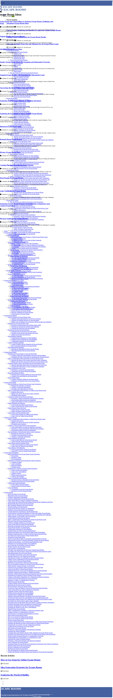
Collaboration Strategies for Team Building (23, 341)
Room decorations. (16, 465)
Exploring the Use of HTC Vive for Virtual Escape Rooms (24, 625)
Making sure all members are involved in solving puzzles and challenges (31, 322)
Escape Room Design (10, 352)
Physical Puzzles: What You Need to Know (20, 586)
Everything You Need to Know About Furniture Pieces (23, 535)
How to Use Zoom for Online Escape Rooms (20, 617)
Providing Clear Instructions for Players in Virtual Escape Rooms (26, 550)
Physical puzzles (15, 245)
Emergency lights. (16, 457)
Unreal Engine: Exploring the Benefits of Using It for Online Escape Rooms (29, 513)
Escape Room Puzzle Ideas (15, 264)
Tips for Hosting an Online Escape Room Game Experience (24, 384)
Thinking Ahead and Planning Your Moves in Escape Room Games (26, 596)
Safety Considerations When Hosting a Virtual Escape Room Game (29, 237)
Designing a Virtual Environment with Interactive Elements (24, 629)
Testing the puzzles (16, 237)
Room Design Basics (14, 377)
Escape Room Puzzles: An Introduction (19, 527)
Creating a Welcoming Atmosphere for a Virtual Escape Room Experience (28, 577)
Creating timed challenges (18, 303)
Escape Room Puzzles (10, 232)
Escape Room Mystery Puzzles (20, 267)
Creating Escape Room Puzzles (16, 234)
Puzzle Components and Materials (17, 478)
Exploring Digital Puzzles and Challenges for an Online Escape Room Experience (30, 621)
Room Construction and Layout (16, 368)
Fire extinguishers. (16, 459)
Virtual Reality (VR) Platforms (16, 448)
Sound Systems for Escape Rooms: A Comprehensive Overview (26, 636)
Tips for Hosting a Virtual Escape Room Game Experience (26, 250)
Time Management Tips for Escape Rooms (23, 350)
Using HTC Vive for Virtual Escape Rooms (23, 451)
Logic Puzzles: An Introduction (16, 548)
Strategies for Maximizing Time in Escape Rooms (25, 349)
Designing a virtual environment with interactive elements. (30, 246)
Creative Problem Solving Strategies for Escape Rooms (26, 344)
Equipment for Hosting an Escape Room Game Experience (24, 460)
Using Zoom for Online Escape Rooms (22, 405)
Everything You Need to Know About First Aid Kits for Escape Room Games (29, 551)
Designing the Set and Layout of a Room (19, 585)
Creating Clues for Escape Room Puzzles (19, 561)
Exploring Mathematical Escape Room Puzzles (21, 499)
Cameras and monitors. (17, 476)
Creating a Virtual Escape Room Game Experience (24, 243)
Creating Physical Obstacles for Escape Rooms (21, 626)
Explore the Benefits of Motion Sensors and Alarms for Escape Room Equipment (30, 652)
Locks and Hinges (13, 487)
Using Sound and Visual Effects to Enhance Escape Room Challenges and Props (30, 502)
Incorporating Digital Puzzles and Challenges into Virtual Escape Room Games (30, 599)
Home (6, 231)
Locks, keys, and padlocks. (18, 472)
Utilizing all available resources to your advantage (25, 320)
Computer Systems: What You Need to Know (20, 591)
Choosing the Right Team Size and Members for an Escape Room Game (28, 597)
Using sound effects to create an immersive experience (23, 500)
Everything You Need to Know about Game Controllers (23, 601)
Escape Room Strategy (10, 315)
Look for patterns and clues (18, 259)
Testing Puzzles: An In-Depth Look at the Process (21, 516)
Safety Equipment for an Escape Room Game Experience (24, 454)
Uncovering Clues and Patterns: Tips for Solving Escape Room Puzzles (27, 588)
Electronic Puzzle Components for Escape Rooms (27, 297)
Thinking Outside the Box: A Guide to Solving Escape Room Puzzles (27, 534)
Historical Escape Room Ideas (19, 296)
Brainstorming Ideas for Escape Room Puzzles (21, 503)
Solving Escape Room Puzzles (19, 279)
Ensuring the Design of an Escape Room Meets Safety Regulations (26, 532)
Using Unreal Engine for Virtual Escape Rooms (27, 262)
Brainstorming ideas (16, 239)
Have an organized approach (19, 258)
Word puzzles (15, 253)
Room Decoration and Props (16, 373)
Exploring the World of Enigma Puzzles (19, 639)
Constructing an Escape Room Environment (23, 371)
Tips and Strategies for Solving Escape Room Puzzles (26, 275)
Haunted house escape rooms (19, 288)
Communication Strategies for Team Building (24, 338)
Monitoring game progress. (18, 395)
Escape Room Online (10, 382)
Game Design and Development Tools (20, 230)
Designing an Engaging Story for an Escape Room (25, 381)
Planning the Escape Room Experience (18, 330)
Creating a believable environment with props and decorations (28, 355)
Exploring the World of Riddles (16, 631)
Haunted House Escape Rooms (16, 609)
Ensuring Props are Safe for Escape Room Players (22, 530)
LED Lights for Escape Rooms (20, 484)
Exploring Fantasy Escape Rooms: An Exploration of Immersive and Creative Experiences (33, 644)
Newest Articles (8, 492)
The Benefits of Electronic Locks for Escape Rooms (22, 554)
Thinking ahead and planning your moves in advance (26, 318)
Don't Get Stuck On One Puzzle (17, 494)
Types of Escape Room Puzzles (16, 242)
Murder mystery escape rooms (19, 283)
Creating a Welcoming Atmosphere (17, 497)
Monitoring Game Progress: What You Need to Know (23, 562)
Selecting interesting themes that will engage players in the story (29, 365)
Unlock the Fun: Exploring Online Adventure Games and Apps (25, 567)
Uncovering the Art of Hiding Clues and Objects (21, 545)
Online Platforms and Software (16, 403)
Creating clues (15, 236)
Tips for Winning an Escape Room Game (19, 317)
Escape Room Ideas (9, 280)
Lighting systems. (16, 473)
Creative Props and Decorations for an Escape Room (22, 578)
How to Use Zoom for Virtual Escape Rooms (20, 618)
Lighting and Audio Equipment (16, 483)
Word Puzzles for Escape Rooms (20, 314)
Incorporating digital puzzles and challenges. (26, 248)
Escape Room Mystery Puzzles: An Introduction (21, 508)
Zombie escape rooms (17, 290)
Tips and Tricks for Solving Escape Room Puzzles (22, 255)
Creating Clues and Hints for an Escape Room (24, 376)
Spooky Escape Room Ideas (19, 298)
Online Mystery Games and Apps (20, 409)
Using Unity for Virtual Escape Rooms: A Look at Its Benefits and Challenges (29, 515)
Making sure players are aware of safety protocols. (27, 240)
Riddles (13, 248)
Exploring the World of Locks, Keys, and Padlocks (22, 607)
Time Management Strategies (16, 347)
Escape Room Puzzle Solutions (16, 274)
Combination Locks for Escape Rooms (22, 489)
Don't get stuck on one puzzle (19, 256)
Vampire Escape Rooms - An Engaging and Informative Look (25, 542)
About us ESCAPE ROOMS (41, 695)
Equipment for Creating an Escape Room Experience (25, 286)
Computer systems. (19, 280)
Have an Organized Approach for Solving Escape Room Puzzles (26, 564)
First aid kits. (14, 456)
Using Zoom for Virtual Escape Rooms (22, 441)
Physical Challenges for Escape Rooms (22, 312)
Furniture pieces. (16, 467)
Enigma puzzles (15, 252)
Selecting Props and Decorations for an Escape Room (26, 374)
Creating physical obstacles (18, 304)
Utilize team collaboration (18, 261)
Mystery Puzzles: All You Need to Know (19, 546)
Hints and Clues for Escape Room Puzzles (23, 277)
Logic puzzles (15, 250)
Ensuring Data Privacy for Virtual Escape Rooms (21, 556)
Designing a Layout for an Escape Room (22, 369)
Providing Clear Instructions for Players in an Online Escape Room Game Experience (31, 634)
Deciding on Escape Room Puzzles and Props (20, 510)
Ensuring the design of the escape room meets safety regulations (29, 360)
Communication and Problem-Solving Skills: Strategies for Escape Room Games (30, 633)
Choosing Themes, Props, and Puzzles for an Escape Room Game (26, 363)
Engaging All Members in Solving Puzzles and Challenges (24, 605)
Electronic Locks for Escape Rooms (21, 491)
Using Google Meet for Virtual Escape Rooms (24, 440)
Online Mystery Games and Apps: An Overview (21, 566)
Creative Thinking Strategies (16, 342)
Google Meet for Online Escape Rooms (19, 518)
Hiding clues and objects (18, 301)
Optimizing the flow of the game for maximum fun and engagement (30, 357)
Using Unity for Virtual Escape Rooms (24, 264)
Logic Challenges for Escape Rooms (21, 309)
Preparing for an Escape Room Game (18, 323)
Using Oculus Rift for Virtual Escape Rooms (23, 449)
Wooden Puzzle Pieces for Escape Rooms (23, 481)
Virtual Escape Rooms (10, 417)
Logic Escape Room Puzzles (19, 266)
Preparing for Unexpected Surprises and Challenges (22, 543)
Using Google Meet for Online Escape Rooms (24, 406)
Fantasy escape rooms (17, 285)
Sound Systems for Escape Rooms (20, 486)
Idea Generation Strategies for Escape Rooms (24, 346)
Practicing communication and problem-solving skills (26, 325)
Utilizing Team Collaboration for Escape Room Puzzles (23, 559)
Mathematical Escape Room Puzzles (21, 269)
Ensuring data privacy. (17, 392)
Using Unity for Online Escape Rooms (22, 416)
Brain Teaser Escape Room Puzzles (21, 271)
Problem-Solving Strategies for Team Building (24, 339)
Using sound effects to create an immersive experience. (29, 245)
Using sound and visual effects (19, 306)
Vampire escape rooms (17, 287)
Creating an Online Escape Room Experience (20, 397)
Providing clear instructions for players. (24, 253)
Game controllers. (16, 464)
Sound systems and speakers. (19, 470)
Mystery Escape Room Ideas (19, 293)
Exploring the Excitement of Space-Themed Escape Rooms (24, 575)
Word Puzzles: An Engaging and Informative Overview (23, 613)
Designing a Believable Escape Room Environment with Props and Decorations (30, 574)
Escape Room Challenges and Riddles (18, 307)
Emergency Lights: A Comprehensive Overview (21, 580)
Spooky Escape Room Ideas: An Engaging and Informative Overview (27, 538)
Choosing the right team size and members (23, 328)
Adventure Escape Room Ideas (20, 295)
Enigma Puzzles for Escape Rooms (21, 310)
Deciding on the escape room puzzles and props (24, 333)
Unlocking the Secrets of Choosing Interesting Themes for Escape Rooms (28, 540)
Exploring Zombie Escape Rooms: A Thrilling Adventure (24, 572)
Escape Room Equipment (11, 452)
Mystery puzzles (15, 244)
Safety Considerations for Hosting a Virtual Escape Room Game (26, 610)
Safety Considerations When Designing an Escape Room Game (25, 358)
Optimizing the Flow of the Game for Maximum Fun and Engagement (27, 570)
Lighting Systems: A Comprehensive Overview (21, 612)
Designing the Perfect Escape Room (18, 648)
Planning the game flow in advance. (23, 251)
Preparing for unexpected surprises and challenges (25, 326)
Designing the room (16, 240)
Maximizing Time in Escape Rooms (18, 495)
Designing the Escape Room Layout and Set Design (22, 354)
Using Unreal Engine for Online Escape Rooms (27, 232)
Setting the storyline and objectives (21, 334)
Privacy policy (37, 696)
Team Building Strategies (15, 336)
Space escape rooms (17, 291)
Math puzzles (15, 247)
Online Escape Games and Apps (17, 408)
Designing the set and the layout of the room (23, 331)
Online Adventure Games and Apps (23, 229)
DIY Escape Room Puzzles (18, 272)
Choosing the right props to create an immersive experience (27, 366)
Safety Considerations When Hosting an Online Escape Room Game (27, 390)
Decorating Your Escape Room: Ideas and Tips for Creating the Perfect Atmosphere (31, 602)
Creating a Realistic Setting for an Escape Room (24, 379)
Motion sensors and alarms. (18, 475)
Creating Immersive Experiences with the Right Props (23, 511)
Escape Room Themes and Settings (17, 282)
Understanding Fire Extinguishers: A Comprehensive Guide (24, 637)
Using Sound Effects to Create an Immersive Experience (23, 589)
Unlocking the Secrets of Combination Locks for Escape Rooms (26, 558)
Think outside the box (17, 263)
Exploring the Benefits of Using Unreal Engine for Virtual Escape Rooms (28, 623)
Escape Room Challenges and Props (18, 299)
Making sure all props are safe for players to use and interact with (29, 362)
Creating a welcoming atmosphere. (21, 387)
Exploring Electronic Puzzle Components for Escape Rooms (24, 604)
